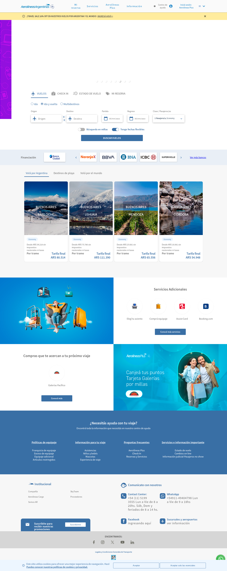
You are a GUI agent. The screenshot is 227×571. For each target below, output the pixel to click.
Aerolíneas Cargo (36, 496)
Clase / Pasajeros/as (162, 111)
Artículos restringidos (44, 459)
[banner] (113, 69)
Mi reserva (76, 6)
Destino (70, 111)
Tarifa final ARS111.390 (102, 255)
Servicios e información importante (183, 442)
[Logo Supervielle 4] (168, 157)
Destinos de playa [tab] (64, 173)
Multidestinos (71, 103)
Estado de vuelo (183, 450)
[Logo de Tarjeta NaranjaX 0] (88, 157)
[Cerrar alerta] (206, 16)
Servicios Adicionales (170, 289)
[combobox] (46, 119)
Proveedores (76, 496)
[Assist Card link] (182, 306)
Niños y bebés (90, 453)
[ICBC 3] (148, 157)
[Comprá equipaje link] (158, 306)
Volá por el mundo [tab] (91, 173)
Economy (32, 239)
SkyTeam (74, 491)
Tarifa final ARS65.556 (148, 255)
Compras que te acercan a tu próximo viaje (56, 355)
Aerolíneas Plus (112, 6)
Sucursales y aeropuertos (182, 519)
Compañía (33, 491)
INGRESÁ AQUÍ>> (105, 16)
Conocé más (56, 398)
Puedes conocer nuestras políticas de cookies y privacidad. (57, 567)
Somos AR (33, 502)
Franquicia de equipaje (44, 450)
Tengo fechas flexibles (132, 129)
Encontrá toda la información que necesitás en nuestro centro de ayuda (113, 428)
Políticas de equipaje (44, 442)
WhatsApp (173, 494)
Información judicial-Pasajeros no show (183, 456)
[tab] (39, 93)
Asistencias (90, 450)
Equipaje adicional (44, 456)
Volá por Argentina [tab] (36, 173)
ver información (178, 523)
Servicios (92, 6)
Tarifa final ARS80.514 (58, 255)
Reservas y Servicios (136, 456)
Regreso (131, 111)
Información (134, 6)
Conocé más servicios (170, 331)
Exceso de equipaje (44, 453)
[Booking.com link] (206, 306)
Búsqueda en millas (97, 129)
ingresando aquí (139, 523)
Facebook (133, 519)
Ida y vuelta (50, 103)
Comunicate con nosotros (145, 485)
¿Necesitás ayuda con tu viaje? (113, 423)
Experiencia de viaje (90, 459)
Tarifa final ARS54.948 (193, 255)
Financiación (28, 157)
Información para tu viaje (90, 442)
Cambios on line (183, 453)
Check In (136, 453)
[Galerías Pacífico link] (57, 373)
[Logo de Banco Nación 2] (128, 157)
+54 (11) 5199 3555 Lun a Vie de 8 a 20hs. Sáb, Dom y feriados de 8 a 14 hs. (143, 503)
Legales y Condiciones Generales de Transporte (113, 552)
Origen (34, 111)
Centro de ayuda (162, 6)
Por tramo (33, 253)
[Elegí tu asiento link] (134, 306)
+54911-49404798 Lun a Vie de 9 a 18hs (182, 500)
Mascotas (90, 456)
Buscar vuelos (112, 138)
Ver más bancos (198, 157)
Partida (105, 111)
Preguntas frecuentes (136, 442)
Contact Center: (137, 494)
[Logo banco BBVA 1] (108, 157)
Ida (36, 103)
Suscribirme (75, 524)
